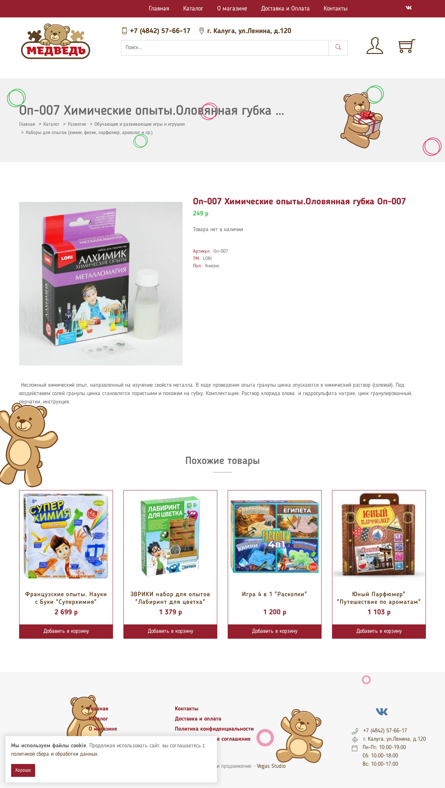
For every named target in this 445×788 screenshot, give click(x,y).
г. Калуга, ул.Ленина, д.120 (248, 31)
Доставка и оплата (198, 719)
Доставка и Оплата (285, 9)
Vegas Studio (271, 766)
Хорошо (23, 770)
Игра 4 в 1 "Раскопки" (274, 594)
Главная (159, 9)
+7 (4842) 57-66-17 (160, 31)
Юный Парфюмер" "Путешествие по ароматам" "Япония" (379, 602)
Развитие (77, 124)
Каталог (193, 9)
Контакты (336, 9)
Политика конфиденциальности (214, 729)
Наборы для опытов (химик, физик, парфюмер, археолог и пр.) (89, 132)
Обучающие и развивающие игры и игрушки (140, 124)
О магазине (232, 9)
